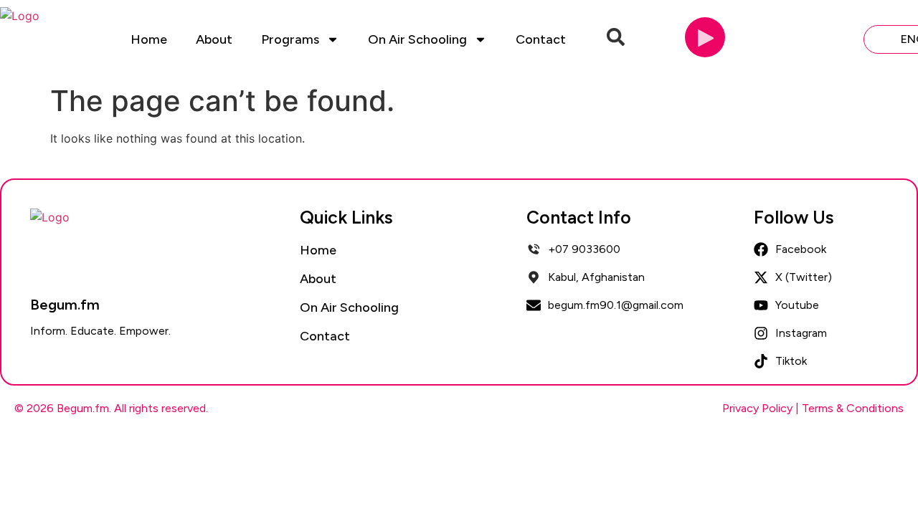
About (214, 39)
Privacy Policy (757, 408)
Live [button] (828, 39)
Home (149, 39)
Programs (290, 39)
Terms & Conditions (853, 408)
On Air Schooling (417, 39)
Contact (541, 39)
